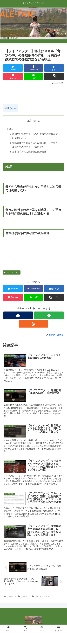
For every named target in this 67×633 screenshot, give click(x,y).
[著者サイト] (18, 315)
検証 (11, 129)
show (13, 108)
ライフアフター (12, 272)
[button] (60, 405)
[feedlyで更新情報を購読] (49, 315)
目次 (29, 120)
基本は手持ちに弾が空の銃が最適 (29, 151)
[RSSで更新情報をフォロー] (33, 324)
